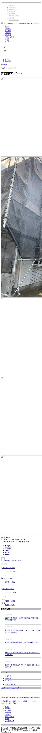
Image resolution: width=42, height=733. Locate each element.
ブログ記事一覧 (10, 684)
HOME (11, 6)
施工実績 (12, 9)
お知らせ (8, 676)
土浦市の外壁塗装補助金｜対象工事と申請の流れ (22, 642)
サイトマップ (14, 20)
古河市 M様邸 (10, 601)
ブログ (11, 18)
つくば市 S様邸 (11, 592)
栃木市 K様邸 (10, 582)
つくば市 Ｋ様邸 (11, 571)
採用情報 (12, 11)
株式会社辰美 (10, 560)
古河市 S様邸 (10, 605)
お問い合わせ (14, 16)
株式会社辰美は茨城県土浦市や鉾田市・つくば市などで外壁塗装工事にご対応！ (20, 702)
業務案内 (12, 7)
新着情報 (8, 678)
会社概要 (12, 13)
